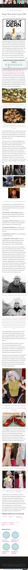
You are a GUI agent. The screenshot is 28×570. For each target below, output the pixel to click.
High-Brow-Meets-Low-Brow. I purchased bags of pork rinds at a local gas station (13, 72)
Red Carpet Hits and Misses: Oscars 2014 (12, 523)
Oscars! (17, 522)
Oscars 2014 (4, 516)
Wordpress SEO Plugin (8, 569)
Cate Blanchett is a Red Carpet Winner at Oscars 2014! (5, 524)
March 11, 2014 (5, 16)
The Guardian (18, 491)
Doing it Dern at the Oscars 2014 (14, 14)
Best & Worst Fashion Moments (19, 517)
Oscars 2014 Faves (11, 517)
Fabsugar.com (22, 468)
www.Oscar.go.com (21, 201)
